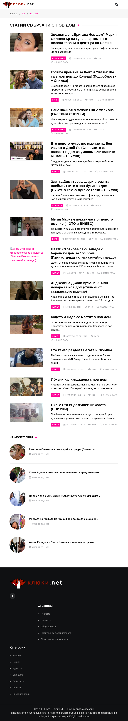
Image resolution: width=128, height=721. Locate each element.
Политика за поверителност (56, 633)
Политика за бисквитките (55, 639)
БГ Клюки (57, 205)
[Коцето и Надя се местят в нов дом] (26, 324)
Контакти (46, 620)
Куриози (17, 668)
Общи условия (49, 626)
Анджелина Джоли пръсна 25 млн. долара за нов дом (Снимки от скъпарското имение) (80, 287)
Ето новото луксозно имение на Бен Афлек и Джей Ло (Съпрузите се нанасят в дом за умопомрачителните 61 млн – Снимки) (83, 150)
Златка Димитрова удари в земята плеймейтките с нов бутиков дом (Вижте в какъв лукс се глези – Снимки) (84, 186)
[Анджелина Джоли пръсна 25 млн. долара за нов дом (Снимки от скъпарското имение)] (26, 290)
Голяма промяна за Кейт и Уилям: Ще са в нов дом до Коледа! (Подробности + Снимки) (84, 76)
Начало (13, 13)
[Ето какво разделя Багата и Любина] (26, 357)
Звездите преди (21, 694)
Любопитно (58, 58)
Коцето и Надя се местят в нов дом (81, 317)
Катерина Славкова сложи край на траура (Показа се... (63, 449)
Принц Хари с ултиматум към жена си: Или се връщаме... (64, 495)
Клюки (55, 171)
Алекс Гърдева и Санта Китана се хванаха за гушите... (62, 542)
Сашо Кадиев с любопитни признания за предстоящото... (65, 472)
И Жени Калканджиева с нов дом (79, 379)
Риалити (17, 688)
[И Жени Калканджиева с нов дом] (26, 387)
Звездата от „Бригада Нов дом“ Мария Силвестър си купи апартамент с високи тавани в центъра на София (84, 39)
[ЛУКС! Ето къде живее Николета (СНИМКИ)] (26, 412)
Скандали (18, 675)
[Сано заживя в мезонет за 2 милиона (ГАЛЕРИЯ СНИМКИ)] (26, 117)
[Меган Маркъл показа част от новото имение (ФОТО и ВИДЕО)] (26, 226)
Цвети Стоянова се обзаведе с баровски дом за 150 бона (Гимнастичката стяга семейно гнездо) (83, 253)
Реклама (45, 614)
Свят (54, 100)
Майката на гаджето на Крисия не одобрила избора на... (63, 519)
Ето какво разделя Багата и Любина (81, 350)
